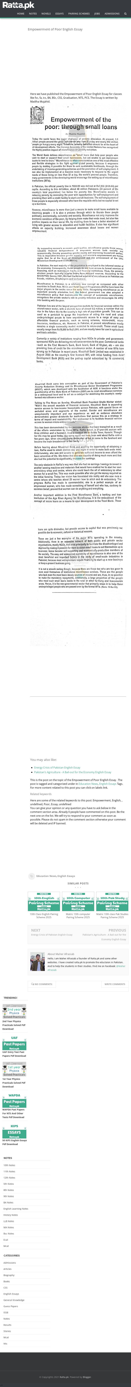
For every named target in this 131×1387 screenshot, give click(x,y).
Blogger (87, 1377)
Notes (7, 1318)
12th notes (9, 1177)
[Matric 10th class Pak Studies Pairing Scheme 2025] (112, 910)
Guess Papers (11, 1306)
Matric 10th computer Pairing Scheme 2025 (78, 915)
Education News (88, 784)
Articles (8, 1268)
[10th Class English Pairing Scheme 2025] (44, 910)
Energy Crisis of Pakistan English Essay (57, 767)
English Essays (107, 784)
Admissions (10, 1262)
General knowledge (14, 1300)
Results (7, 1324)
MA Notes (9, 1227)
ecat (6, 1239)
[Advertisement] (78, 56)
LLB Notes (9, 1221)
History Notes (11, 1214)
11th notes (9, 1171)
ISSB (6, 1312)
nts (5, 1343)
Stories (7, 1331)
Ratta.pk (64, 1377)
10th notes (9, 1165)
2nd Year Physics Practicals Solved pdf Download (13, 1025)
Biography (9, 1275)
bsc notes (9, 1233)
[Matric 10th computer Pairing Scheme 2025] (78, 910)
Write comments (115, 984)
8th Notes (9, 1190)
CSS (6, 1287)
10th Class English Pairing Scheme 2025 (44, 915)
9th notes (9, 1196)
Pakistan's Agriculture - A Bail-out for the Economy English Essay (72, 772)
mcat (6, 1246)
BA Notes (8, 1202)
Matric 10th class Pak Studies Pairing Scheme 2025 (112, 915)
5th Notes (9, 1183)
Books (7, 1281)
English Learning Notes (16, 1208)
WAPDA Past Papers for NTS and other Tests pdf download (13, 1113)
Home (20, 13)
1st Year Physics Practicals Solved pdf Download (13, 1082)
